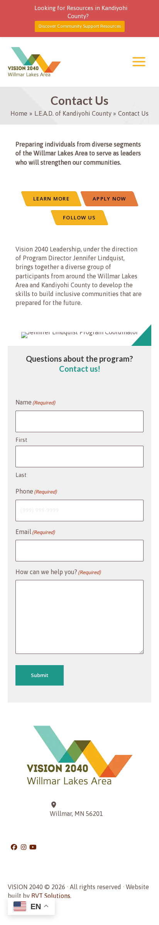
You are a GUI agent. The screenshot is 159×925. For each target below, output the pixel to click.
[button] (15, 847)
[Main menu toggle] (138, 61)
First (21, 439)
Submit (39, 675)
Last (21, 475)
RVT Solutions (50, 895)
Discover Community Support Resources (80, 26)
